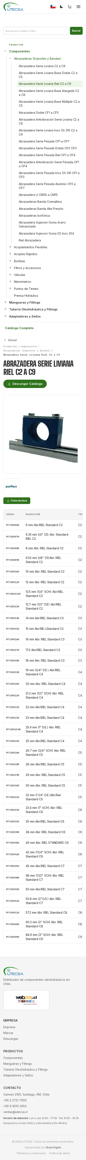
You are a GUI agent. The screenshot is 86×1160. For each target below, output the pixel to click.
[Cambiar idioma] (53, 7)
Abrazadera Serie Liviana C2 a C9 (42, 66)
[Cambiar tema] (61, 6)
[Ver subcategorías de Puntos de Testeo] (10, 288)
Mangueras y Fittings (24, 302)
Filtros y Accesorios (27, 268)
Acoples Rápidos (25, 254)
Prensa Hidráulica (26, 295)
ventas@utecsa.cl (15, 1112)
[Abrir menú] (78, 6)
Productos (10, 346)
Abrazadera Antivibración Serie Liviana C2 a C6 (49, 121)
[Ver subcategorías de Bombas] (10, 261)
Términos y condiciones (31, 1153)
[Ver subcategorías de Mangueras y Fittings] (5, 302)
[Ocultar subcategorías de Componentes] (5, 51)
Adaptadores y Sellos (25, 316)
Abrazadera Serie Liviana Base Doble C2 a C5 (48, 75)
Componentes (19, 51)
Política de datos (59, 1153)
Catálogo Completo (19, 328)
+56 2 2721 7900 (15, 1100)
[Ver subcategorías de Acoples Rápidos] (10, 254)
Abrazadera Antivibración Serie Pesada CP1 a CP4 (49, 164)
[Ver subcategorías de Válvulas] (10, 274)
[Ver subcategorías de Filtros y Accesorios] (10, 268)
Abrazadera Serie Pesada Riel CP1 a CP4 (47, 155)
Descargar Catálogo (28, 383)
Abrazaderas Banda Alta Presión (41, 208)
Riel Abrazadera (30, 240)
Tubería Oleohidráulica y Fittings (33, 309)
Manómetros (22, 281)
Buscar (76, 30)
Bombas (19, 261)
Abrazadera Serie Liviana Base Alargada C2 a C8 (49, 92)
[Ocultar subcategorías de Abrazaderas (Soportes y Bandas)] (10, 58)
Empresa (9, 1027)
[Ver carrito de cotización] (69, 6)
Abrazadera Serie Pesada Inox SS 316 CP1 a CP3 (49, 175)
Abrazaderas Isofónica (34, 215)
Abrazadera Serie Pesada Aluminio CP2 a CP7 (47, 186)
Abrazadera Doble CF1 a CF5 (39, 112)
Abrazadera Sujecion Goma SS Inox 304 (46, 233)
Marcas (8, 1033)
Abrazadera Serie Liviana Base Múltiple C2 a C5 (49, 103)
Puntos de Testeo (26, 288)
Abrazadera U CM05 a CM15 (38, 194)
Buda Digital (53, 1147)
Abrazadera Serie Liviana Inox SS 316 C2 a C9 (48, 132)
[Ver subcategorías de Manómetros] (10, 281)
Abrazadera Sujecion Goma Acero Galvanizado (42, 224)
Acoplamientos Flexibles (30, 247)
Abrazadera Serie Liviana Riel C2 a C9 (45, 83)
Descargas (10, 1038)
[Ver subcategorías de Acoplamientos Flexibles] (10, 247)
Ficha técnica (19, 500)
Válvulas (19, 275)
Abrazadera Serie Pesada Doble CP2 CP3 (48, 148)
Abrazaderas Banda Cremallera (40, 201)
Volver (12, 340)
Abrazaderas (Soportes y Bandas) (37, 58)
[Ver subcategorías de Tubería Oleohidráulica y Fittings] (5, 309)
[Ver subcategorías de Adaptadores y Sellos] (5, 316)
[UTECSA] (13, 6)
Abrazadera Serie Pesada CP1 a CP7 (44, 141)
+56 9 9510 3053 (15, 1106)
